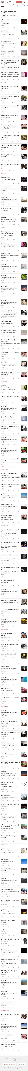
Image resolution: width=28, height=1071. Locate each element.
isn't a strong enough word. (8, 179)
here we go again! (5, 117)
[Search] (25, 15)
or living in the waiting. (7, 690)
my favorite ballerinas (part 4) (10, 530)
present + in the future (8, 920)
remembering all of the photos (8, 634)
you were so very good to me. (9, 43)
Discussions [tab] (12, 15)
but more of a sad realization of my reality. (10, 658)
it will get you (5, 753)
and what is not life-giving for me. (10, 602)
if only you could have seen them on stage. (9, 189)
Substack (6, 1068)
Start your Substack (10, 1064)
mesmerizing (5, 177)
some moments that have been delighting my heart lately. (9, 33)
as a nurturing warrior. (7, 1046)
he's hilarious (5, 666)
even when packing (7, 889)
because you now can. (7, 323)
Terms (18, 1059)
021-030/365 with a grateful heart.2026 (10, 87)
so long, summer (6, 42)
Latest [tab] (3, 15)
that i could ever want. (7, 519)
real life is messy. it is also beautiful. (10, 430)
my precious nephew (7, 580)
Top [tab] (7, 15)
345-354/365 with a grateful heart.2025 (10, 146)
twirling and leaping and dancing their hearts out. (9, 534)
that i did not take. (6, 637)
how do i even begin (7, 51)
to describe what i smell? (7, 53)
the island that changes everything (8, 340)
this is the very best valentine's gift (7, 516)
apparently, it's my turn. (7, 1037)
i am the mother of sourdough (7, 783)
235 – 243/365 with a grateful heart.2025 (10, 733)
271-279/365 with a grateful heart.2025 (9, 474)
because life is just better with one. (10, 725)
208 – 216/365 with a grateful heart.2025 (10, 837)
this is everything (6, 125)
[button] (2, 5)
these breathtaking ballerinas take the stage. (10, 256)
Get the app (21, 1064)
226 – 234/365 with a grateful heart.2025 (10, 763)
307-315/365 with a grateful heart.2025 (10, 373)
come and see (5, 254)
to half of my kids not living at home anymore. (9, 507)
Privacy (14, 1059)
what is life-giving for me (9, 600)
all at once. (4, 922)
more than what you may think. (9, 797)
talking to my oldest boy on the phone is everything (9, 127)
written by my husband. (7, 1004)
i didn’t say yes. (5, 23)
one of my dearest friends (9, 72)
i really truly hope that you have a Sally (9, 722)
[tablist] (8, 15)
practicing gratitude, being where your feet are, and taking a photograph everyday (9, 313)
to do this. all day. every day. (8, 419)
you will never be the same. (8, 332)
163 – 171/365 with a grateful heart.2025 (10, 1015)
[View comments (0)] (8, 93)
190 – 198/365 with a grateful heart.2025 (10, 901)
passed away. (4, 582)
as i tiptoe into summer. (7, 235)
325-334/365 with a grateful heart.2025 (10, 165)
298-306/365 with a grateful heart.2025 (10, 397)
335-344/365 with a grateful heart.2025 (10, 156)
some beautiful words (8, 1002)
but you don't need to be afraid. (9, 754)
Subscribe (19, 2)
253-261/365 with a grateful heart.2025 (10, 645)
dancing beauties (6, 187)
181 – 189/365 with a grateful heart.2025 (10, 940)
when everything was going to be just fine (10, 825)
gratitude (4, 31)
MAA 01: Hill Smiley (7, 311)
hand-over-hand (6, 1035)
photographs (5, 859)
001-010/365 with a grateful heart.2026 (10, 107)
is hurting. (3, 932)
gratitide (4, 197)
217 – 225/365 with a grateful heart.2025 (10, 805)
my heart (4, 930)
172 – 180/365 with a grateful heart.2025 (10, 971)
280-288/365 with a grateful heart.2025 (10, 460)
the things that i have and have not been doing (9, 232)
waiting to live (5, 688)
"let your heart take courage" (8, 963)
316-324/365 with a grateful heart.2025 (10, 353)
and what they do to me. (7, 861)
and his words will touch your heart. (8, 669)
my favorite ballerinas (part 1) (10, 568)
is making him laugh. (6, 486)
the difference (5, 795)
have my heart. (5, 210)
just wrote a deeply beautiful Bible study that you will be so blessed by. (10, 75)
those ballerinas (6, 208)
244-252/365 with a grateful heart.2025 (10, 698)
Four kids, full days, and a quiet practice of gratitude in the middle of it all (10, 66)
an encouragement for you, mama (9, 960)
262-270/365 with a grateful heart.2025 (10, 610)
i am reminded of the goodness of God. (10, 892)
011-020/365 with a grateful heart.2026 (10, 97)
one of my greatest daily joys (10, 484)
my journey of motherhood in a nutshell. (9, 993)
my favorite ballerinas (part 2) (10, 556)
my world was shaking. (7, 828)
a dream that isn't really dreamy (8, 655)
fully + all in (4, 991)
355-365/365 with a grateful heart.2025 (10, 136)
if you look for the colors (9, 330)
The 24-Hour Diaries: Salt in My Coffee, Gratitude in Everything (10, 62)
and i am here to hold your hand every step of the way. (9, 786)
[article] (14, 23)
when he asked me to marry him (10, 20)
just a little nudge (6, 417)
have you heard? (6, 321)
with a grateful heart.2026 (9, 115)
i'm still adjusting (6, 504)
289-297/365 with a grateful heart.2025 (10, 427)
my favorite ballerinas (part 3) (10, 543)
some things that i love (8, 1044)
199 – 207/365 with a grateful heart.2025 (10, 870)
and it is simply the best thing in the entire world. (10, 344)
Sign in (25, 2)
